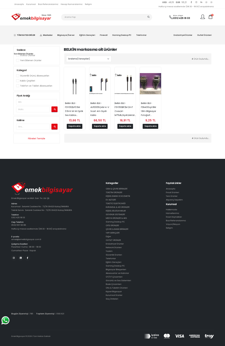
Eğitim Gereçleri (87, 35)
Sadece (21, 50)
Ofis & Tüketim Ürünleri (117, 288)
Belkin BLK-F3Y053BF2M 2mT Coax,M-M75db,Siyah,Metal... (125, 109)
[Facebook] (191, 2)
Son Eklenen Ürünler (23, 53)
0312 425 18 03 (181, 18)
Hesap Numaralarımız (71, 4)
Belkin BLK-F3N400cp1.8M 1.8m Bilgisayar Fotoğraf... (148, 109)
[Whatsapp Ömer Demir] (206, 2)
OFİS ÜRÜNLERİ (112, 225)
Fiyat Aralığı (23, 95)
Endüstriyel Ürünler (183, 35)
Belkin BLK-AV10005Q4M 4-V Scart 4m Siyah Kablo (99, 109)
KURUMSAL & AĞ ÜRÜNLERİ (117, 207)
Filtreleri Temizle (36, 138)
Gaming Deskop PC (121, 35)
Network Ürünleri (114, 247)
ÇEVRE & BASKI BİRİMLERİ (117, 229)
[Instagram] (196, 2)
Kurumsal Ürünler (114, 295)
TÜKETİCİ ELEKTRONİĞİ (116, 203)
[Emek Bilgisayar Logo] (31, 17)
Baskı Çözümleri (113, 284)
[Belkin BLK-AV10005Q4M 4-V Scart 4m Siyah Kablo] (100, 84)
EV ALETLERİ (111, 199)
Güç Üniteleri (112, 299)
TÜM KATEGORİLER (26, 35)
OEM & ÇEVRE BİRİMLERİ (116, 188)
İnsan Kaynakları (174, 217)
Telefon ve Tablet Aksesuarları (36, 85)
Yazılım (109, 251)
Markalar (47, 35)
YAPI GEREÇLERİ (113, 232)
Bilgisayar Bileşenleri (116, 269)
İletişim (88, 4)
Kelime (20, 120)
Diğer (108, 236)
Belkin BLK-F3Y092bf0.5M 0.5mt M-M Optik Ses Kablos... (74, 109)
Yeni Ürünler (172, 196)
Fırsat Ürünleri (172, 192)
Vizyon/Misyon (173, 224)
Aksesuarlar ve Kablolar (117, 273)
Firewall (103, 35)
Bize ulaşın (178, 16)
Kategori (22, 70)
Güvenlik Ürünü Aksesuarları (34, 75)
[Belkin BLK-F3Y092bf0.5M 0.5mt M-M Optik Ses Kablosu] (74, 84)
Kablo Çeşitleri (27, 80)
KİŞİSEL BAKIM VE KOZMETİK (118, 196)
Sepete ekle (74, 126)
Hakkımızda (171, 209)
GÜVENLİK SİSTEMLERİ (115, 214)
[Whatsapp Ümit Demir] (211, 2)
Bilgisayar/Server (66, 35)
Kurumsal (31, 4)
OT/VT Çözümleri (114, 277)
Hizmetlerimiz (172, 213)
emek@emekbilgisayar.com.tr (26, 239)
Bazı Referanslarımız (48, 4)
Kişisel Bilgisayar (114, 291)
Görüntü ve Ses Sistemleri (118, 280)
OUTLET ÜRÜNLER (113, 240)
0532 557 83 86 (18, 225)
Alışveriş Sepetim (174, 199)
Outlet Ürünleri (204, 35)
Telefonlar (141, 35)
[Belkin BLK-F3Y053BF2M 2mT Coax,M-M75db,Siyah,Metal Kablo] (125, 84)
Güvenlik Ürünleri (114, 254)
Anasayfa (19, 4)
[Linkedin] (201, 2)
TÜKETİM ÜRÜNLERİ (114, 192)
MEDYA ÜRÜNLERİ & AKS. (116, 218)
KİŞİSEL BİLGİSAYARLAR (116, 210)
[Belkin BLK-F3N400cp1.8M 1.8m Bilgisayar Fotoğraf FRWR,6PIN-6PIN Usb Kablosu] (150, 84)
